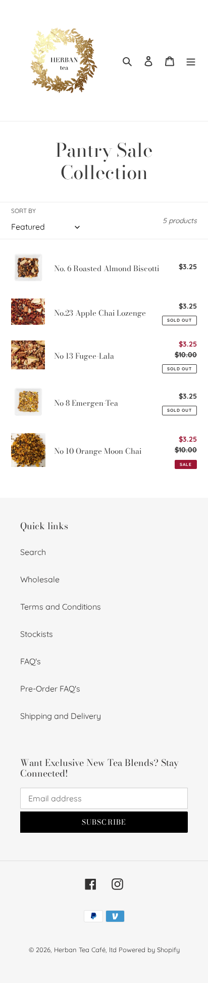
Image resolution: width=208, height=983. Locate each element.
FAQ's (30, 661)
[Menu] (190, 61)
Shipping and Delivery (60, 716)
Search (33, 552)
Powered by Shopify (149, 950)
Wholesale (40, 579)
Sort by (23, 211)
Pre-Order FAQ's (50, 688)
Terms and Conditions (60, 607)
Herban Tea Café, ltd (85, 950)
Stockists (36, 634)
